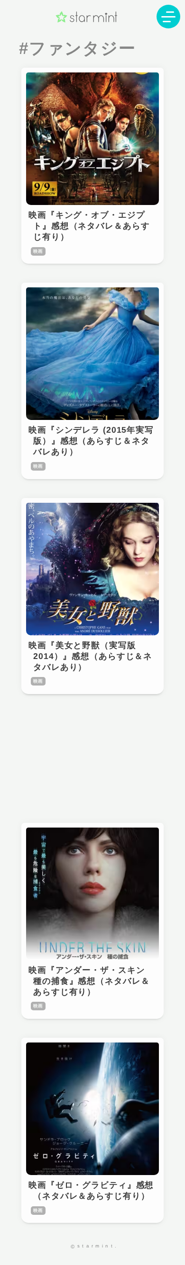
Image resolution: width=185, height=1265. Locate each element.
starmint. (98, 1245)
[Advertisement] (92, 758)
